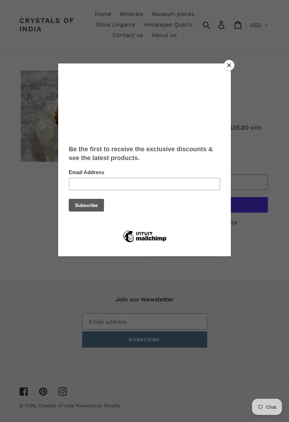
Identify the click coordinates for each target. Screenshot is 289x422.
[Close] (229, 65)
